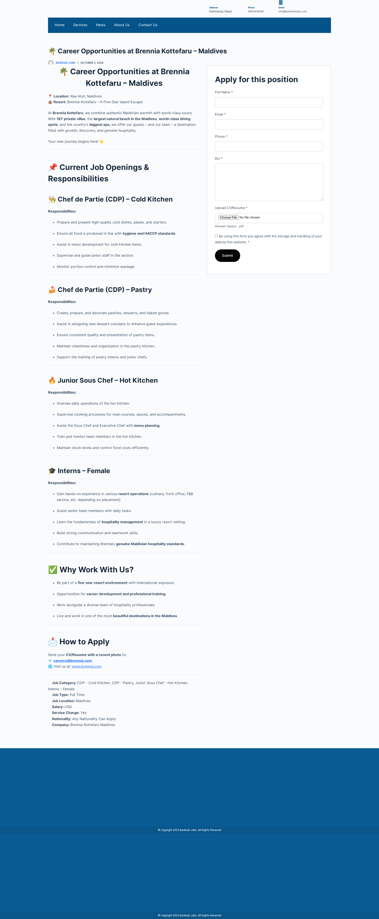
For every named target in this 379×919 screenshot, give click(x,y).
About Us (122, 25)
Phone (221, 136)
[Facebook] (312, 25)
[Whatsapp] (323, 25)
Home (59, 25)
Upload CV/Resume (231, 208)
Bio (219, 158)
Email (220, 114)
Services (80, 25)
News (100, 25)
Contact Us (147, 25)
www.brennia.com (87, 666)
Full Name (224, 92)
